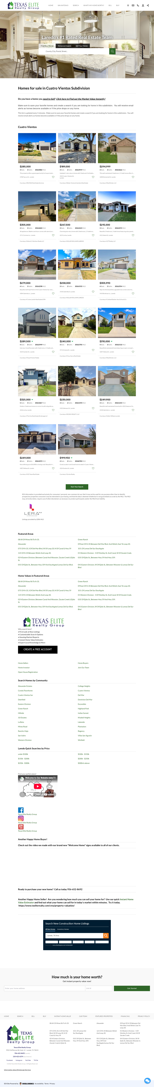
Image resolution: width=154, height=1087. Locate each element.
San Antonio (63, 5)
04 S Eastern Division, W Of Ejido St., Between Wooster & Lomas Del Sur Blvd (130, 1041)
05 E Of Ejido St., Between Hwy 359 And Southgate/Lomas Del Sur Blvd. (45, 565)
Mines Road (22, 726)
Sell (110, 5)
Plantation (82, 726)
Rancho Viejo (23, 731)
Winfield (81, 740)
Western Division (25, 740)
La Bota (21, 722)
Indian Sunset (83, 713)
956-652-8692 (20, 1053)
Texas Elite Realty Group (27, 814)
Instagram (19, 1060)
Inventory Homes (63, 929)
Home (50, 5)
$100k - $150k (83, 754)
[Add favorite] (53, 177)
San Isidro (22, 735)
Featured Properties (104, 1016)
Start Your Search (77, 487)
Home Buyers (83, 663)
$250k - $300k (23, 763)
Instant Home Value (62, 1016)
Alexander (22, 544)
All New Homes (50, 929)
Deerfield (21, 699)
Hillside (21, 713)
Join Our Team (83, 667)
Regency (81, 731)
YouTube (28, 1060)
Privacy (52, 1084)
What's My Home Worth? (93, 5)
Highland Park (83, 708)
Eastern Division (24, 704)
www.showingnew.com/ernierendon (63, 945)
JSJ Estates (22, 717)
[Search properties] (112, 51)
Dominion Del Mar (85, 699)
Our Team (83, 1016)
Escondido (82, 704)
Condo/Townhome (25, 690)
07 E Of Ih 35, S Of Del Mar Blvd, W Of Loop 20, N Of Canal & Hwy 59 (44, 548)
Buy (117, 5)
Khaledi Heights (84, 717)
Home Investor (24, 667)
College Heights (84, 686)
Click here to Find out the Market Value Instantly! (80, 98)
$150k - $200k (23, 758)
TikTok (36, 1060)
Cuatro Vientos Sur (25, 695)
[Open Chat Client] (147, 1081)
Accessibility (39, 1084)
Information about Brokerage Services (17, 1070)
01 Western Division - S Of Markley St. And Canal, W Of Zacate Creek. (105, 553)
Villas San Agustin (85, 735)
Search (76, 5)
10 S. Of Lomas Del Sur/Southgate (91, 548)
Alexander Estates (25, 686)
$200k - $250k (83, 758)
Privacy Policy (144, 1016)
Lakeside (81, 722)
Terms (46, 1084)
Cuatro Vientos (84, 690)
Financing (125, 1016)
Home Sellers (23, 663)
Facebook (10, 1060)
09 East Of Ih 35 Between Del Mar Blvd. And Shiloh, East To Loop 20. (104, 544)
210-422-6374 (18, 1056)
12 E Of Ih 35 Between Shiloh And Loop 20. (34, 553)
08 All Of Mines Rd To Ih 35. (28, 539)
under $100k (23, 754)
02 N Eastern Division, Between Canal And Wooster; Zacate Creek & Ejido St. (60, 1041)
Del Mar (81, 695)
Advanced (64, 46)
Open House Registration (28, 672)
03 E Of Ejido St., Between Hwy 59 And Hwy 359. (96, 557)
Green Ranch (83, 539)
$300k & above (84, 763)
